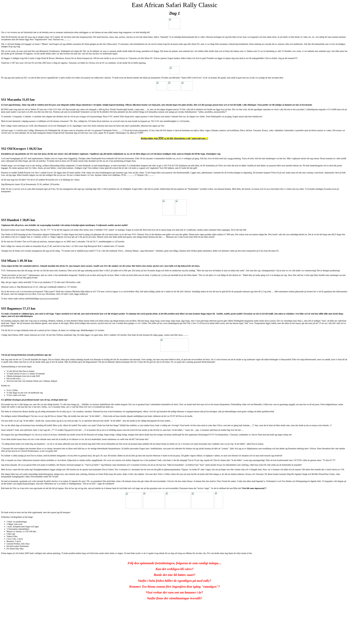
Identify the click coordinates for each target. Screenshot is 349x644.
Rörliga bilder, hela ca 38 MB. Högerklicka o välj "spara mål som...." (174, 138)
